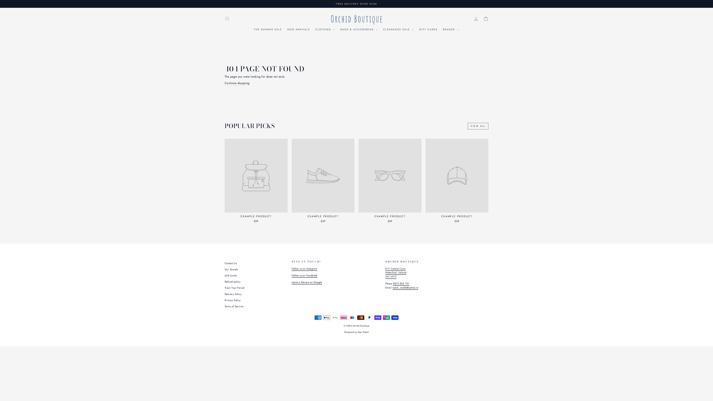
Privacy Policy (233, 300)
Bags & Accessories (358, 29)
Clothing (323, 29)
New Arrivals (298, 29)
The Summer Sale (268, 29)
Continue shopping (237, 83)
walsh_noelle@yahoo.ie (405, 287)
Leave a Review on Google (307, 282)
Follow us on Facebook (304, 275)
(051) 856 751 (401, 283)
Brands (449, 29)
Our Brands (231, 269)
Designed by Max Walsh (356, 332)
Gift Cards (428, 29)
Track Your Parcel (235, 288)
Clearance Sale (397, 29)
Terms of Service (234, 306)
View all (478, 126)
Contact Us (231, 263)
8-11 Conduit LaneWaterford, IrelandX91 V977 (395, 273)
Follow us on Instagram (305, 268)
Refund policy (232, 281)
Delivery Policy (233, 294)
